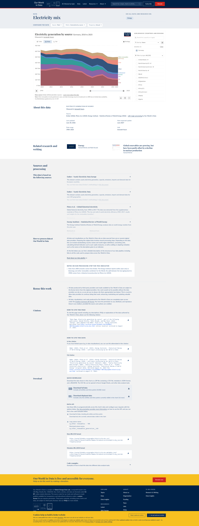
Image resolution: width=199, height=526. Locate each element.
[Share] (125, 98)
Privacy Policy (89, 521)
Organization (127, 496)
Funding (125, 499)
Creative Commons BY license (84, 301)
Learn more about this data (71, 95)
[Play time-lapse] (36, 91)
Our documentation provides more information (92, 409)
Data (78, 4)
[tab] (39, 41)
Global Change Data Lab (62, 490)
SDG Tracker (105, 510)
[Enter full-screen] (129, 98)
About (102, 4)
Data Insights (105, 499)
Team (125, 503)
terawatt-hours (79, 109)
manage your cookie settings (103, 521)
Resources (92, 4)
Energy (129, 18)
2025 (128, 90)
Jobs (124, 506)
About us (126, 492)
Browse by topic (69, 4)
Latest (85, 4)
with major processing (135, 116)
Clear (161, 46)
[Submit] (139, 4)
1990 (41, 90)
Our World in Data (39, 4)
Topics (103, 492)
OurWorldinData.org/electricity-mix (44, 99)
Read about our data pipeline (76, 258)
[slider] (90, 91)
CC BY (57, 99)
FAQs (65, 500)
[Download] (121, 98)
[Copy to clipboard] (126, 320)
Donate (160, 4)
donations (60, 517)
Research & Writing (152, 492)
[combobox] (126, 4)
